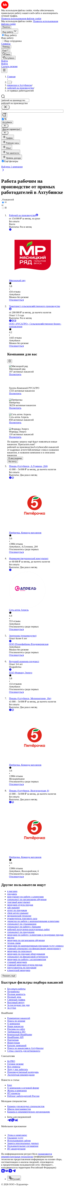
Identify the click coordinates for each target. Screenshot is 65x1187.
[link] (6, 54)
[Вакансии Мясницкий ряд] (35, 255)
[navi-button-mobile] (4, 70)
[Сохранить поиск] (4, 115)
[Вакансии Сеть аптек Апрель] (35, 590)
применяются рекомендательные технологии (26, 1155)
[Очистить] (5, 107)
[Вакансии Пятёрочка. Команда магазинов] (35, 505)
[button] (4, 61)
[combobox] (15, 100)
